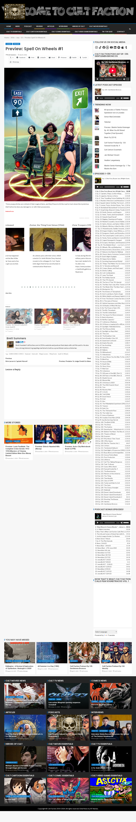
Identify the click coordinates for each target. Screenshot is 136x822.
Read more (47, 266)
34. (109, 268)
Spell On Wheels (63, 354)
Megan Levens (43, 354)
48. (106, 301)
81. (103, 378)
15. (110, 224)
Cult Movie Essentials (98, 26)
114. (106, 455)
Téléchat (107, 122)
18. (103, 567)
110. (102, 445)
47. (110, 298)
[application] (112, 70)
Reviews (39, 26)
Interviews (63, 26)
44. (108, 291)
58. (110, 324)
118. (104, 464)
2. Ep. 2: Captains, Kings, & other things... (108, 193)
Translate (111, 635)
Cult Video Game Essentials (86, 32)
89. (103, 396)
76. (102, 366)
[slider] (126, 98)
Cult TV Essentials (98, 764)
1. (110, 527)
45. (109, 294)
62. (102, 333)
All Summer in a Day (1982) (48, 666)
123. (103, 476)
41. (110, 284)
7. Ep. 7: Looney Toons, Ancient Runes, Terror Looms (110, 205)
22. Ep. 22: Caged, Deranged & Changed (108, 240)
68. (102, 347)
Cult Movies (40, 441)
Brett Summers (11, 55)
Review (27, 661)
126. (107, 483)
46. (110, 296)
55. (104, 317)
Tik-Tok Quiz (107, 32)
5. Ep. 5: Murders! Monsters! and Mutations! (110, 200)
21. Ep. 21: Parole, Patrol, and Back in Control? (110, 238)
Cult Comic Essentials (61, 32)
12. (102, 553)
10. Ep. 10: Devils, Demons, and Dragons (108, 212)
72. (110, 357)
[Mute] (124, 79)
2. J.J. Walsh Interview (102, 529)
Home (8, 26)
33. (107, 266)
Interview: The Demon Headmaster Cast (107, 736)
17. (110, 228)
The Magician (96, 768)
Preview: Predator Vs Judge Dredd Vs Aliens (75, 359)
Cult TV (9, 441)
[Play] (97, 79)
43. (104, 289)
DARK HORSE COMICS (16, 354)
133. (106, 499)
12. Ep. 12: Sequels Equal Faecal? (106, 217)
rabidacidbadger (23, 671)
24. (110, 245)
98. (107, 417)
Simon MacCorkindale (112, 117)
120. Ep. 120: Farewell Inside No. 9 (106, 469)
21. (103, 574)
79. (108, 373)
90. (100, 399)
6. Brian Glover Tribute (102, 539)
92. (110, 403)
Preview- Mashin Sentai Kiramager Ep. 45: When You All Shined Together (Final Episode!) (117, 130)
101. (103, 424)
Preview (16, 44)
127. (102, 485)
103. (110, 429)
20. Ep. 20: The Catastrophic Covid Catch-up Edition (110, 235)
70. (103, 352)
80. (108, 375)
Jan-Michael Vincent (111, 155)
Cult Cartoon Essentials (36, 32)
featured (27, 354)
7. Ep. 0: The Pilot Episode (103, 541)
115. (105, 457)
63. (105, 336)
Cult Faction (84, 671)
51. (107, 308)
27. (109, 252)
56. (104, 319)
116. (102, 459)
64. (106, 338)
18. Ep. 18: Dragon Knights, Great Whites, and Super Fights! (110, 231)
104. (110, 431)
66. (104, 343)
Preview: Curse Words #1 (71, 325)
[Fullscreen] (128, 79)
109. (107, 443)
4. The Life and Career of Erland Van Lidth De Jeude (110, 534)
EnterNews (83, 809)
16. (110, 226)
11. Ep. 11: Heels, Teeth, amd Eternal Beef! (109, 214)
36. (105, 273)
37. (104, 275)
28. (110, 254)
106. (102, 436)
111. (106, 448)
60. (105, 329)
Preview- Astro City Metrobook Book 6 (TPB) (109, 705)
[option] (25, 696)
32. (110, 263)
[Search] (130, 29)
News (17, 26)
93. (101, 406)
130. (108, 492)
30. (105, 259)
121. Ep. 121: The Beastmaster (105, 471)
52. (105, 310)
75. (102, 364)
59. (107, 326)
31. (109, 261)
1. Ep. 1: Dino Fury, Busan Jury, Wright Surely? (110, 191)
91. (100, 401)
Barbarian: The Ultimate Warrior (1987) (107, 800)
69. (101, 350)
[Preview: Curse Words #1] (76, 316)
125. (104, 480)
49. (110, 303)
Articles (50, 26)
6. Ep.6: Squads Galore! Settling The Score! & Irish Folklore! (110, 203)
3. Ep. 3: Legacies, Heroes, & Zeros (106, 196)
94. (101, 408)
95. (105, 410)
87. (101, 392)
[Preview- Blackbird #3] (47, 316)
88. (102, 394)
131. (108, 494)
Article (9, 661)
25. (108, 247)
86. (103, 389)
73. (102, 359)
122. (107, 473)
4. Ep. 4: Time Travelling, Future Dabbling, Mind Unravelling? (110, 198)
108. (104, 441)
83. (105, 382)
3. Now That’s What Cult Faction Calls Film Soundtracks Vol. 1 (110, 532)
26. (110, 249)
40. (108, 282)
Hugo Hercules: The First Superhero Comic (65, 800)
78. (102, 371)
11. (102, 550)
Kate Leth (35, 354)
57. (106, 322)
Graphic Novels (78, 438)
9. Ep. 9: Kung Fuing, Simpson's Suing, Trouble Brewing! (110, 210)
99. (106, 420)
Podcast (28, 26)
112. (110, 450)
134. (102, 501)
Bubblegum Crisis (13, 800)
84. (107, 385)
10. (106, 548)
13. (108, 219)
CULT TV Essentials (14, 32)
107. (107, 438)
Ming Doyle (53, 354)
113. (109, 452)
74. (103, 361)
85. (100, 387)
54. (109, 315)
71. (102, 354)
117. (108, 462)
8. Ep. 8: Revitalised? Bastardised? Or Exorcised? (110, 207)
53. (105, 312)
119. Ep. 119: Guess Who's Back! (106, 466)
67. (103, 345)
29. (106, 256)
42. (110, 287)
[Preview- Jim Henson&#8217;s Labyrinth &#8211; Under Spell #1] (19, 316)
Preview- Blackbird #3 (41, 325)
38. (105, 277)
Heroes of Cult (78, 26)
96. (103, 413)
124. (104, 478)
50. (108, 305)
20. (103, 571)
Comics (9, 44)
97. (104, 415)
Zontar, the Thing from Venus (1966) (47, 225)
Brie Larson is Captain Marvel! (17, 359)
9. (103, 546)
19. (110, 233)
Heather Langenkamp (112, 160)
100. (105, 422)
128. (106, 487)
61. (106, 331)
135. (106, 504)
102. (103, 427)
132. (108, 497)
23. (110, 242)
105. (105, 434)
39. (104, 280)
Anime (8, 796)
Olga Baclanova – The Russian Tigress (21, 768)
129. (102, 490)
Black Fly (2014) (110, 137)
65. (105, 340)
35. (103, 270)
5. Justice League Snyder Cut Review (107, 536)
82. (102, 380)
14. (110, 221)
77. (101, 368)
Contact (121, 32)
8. (101, 543)
